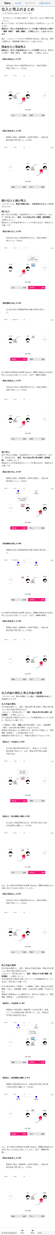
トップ (18, 3)
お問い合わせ (45, 3)
